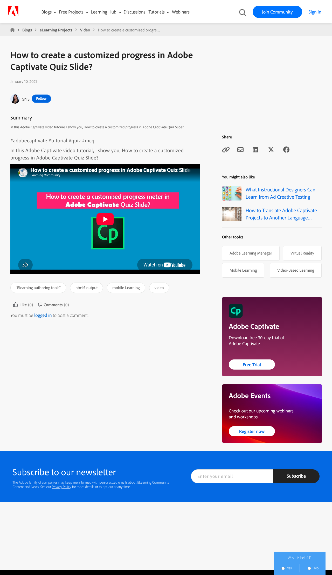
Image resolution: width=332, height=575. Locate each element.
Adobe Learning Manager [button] (251, 253)
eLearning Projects (56, 29)
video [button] (159, 287)
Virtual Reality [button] (302, 253)
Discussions (135, 12)
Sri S (26, 99)
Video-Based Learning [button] (295, 270)
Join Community (277, 12)
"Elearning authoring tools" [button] (38, 287)
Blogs (47, 12)
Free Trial (252, 364)
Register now (252, 431)
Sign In (315, 12)
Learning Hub (104, 12)
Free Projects (72, 12)
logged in (43, 315)
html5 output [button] (86, 287)
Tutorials (157, 12)
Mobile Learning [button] (243, 270)
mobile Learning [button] (126, 287)
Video (85, 29)
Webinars (181, 12)
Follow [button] (41, 98)
